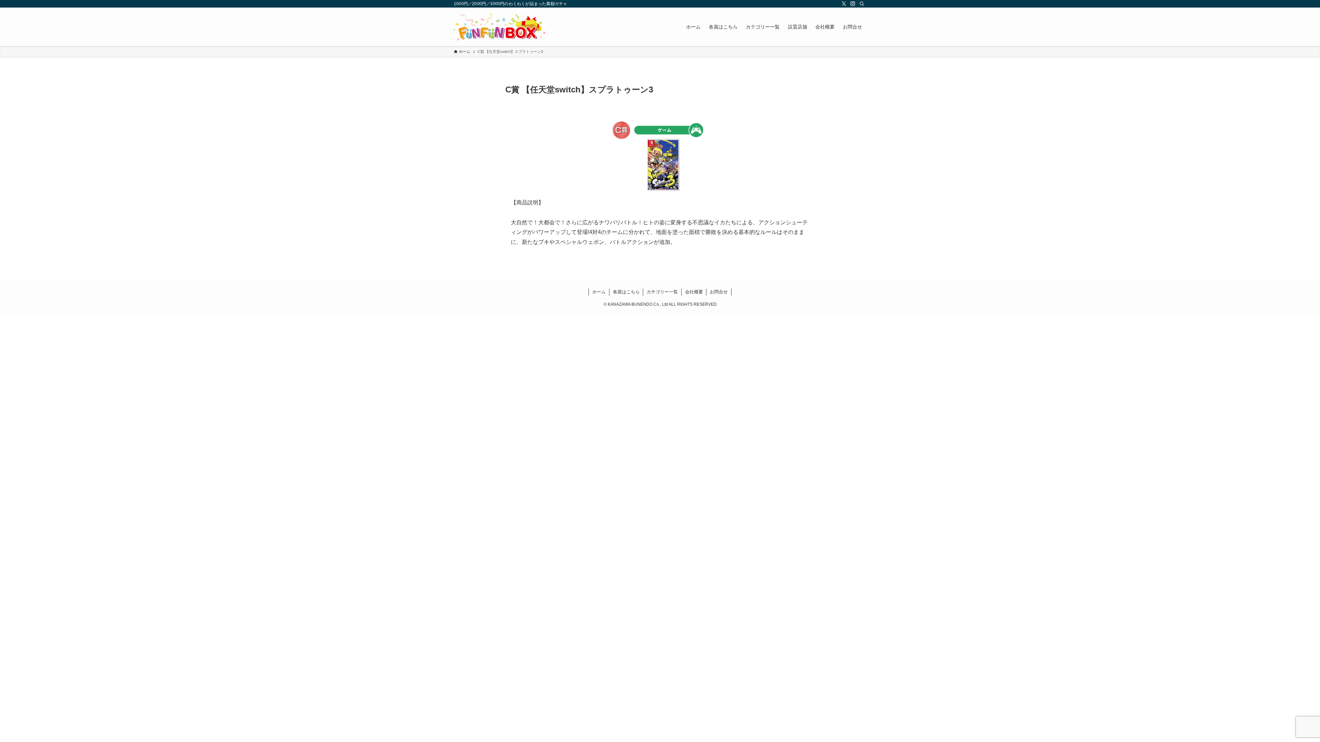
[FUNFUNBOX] (500, 27)
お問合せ (719, 291)
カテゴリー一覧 (662, 291)
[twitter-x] (843, 4)
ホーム (599, 291)
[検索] (861, 4)
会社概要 (694, 291)
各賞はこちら (626, 291)
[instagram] (852, 4)
